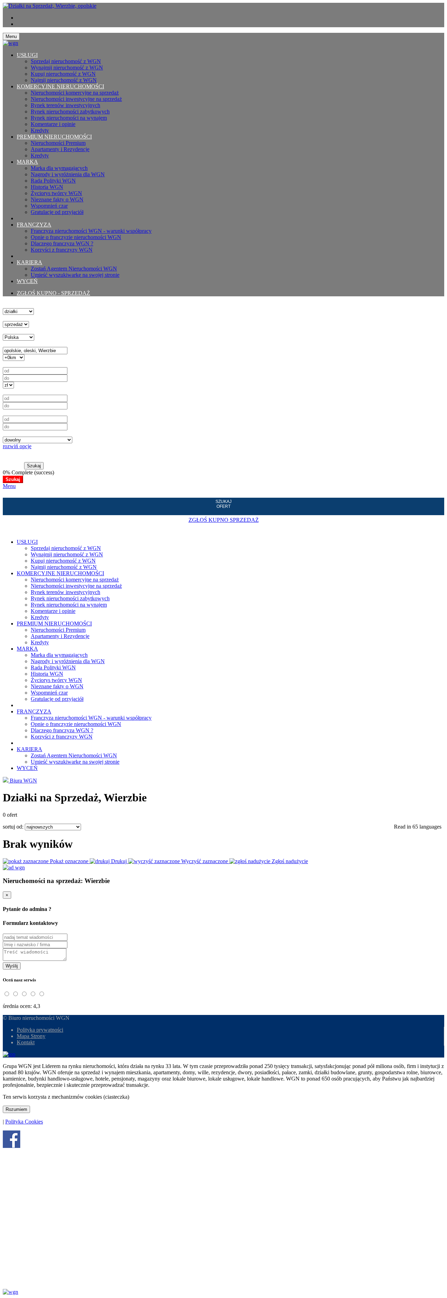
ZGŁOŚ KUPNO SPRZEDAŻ (224, 520)
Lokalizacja (15, 344)
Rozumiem (16, 1109)
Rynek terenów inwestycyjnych (65, 105)
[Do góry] (9, 1054)
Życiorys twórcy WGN (56, 193)
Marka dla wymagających (59, 168)
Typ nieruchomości (24, 305)
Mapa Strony (31, 1036)
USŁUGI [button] (27, 55)
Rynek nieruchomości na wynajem (69, 118)
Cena (8, 364)
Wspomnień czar (49, 206)
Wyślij (12, 966)
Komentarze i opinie (53, 124)
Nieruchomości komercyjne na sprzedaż (75, 93)
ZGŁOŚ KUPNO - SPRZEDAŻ (53, 293)
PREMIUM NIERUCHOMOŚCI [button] (54, 137)
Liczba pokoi (17, 412)
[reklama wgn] (14, 867)
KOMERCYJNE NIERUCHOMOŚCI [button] (60, 86)
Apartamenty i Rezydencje (60, 149)
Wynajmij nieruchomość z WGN (67, 68)
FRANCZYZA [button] (34, 225)
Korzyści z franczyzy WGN (62, 250)
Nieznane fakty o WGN (57, 199)
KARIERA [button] (29, 262)
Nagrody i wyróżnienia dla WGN (68, 174)
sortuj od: (14, 827)
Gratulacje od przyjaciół (57, 212)
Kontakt (26, 1042)
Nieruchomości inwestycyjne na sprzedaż (76, 99)
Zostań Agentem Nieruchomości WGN (74, 269)
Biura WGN (22, 781)
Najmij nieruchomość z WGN (64, 80)
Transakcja (15, 318)
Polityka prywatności (40, 1030)
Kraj (8, 331)
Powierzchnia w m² (24, 391)
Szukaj (34, 465)
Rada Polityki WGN (53, 181)
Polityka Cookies (24, 1122)
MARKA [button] (27, 162)
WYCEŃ (27, 281)
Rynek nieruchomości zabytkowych (70, 111)
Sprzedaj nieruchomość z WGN (66, 61)
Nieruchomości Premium (58, 143)
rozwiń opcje (17, 446)
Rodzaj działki (19, 433)
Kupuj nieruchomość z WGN (63, 74)
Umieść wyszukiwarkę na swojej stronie (75, 275)
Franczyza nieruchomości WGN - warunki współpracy (91, 231)
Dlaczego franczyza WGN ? (62, 243)
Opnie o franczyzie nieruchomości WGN (76, 237)
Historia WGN (47, 187)
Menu (9, 486)
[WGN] (49, 6)
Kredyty (40, 130)
